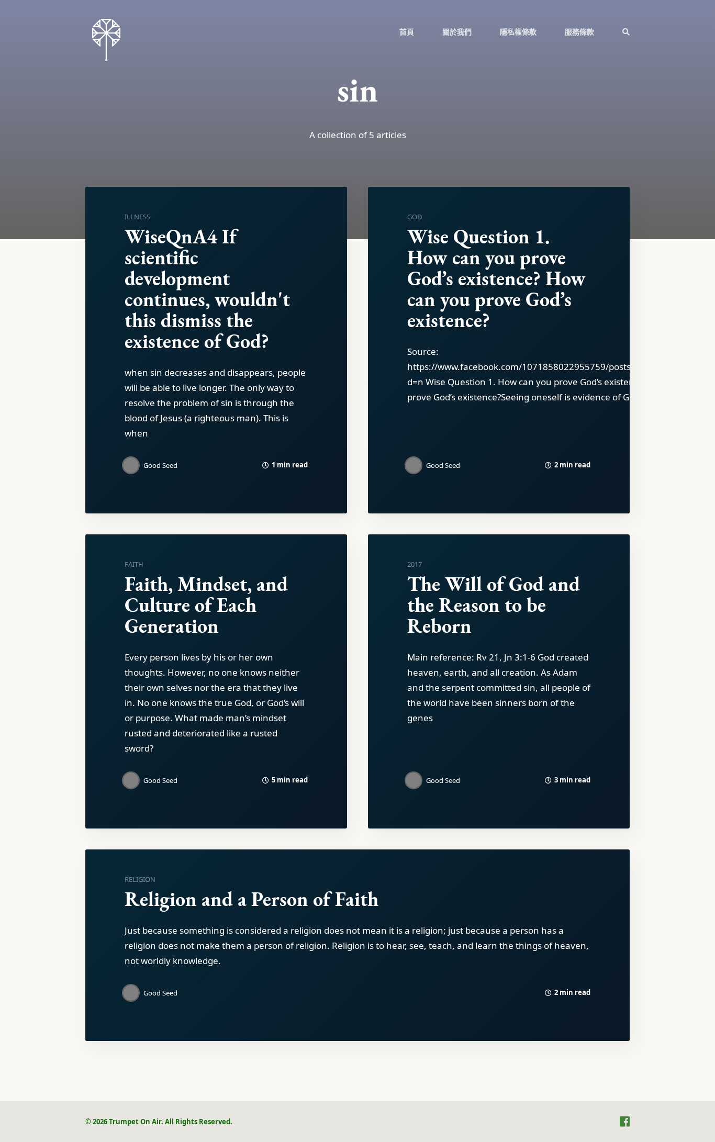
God (414, 216)
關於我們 (457, 32)
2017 (414, 564)
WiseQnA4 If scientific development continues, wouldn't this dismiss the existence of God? (207, 288)
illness (137, 216)
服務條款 (579, 32)
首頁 (406, 32)
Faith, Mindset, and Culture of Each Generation (206, 605)
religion (140, 879)
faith (134, 564)
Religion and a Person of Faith (251, 899)
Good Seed (160, 465)
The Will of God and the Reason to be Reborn (493, 605)
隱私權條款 (518, 32)
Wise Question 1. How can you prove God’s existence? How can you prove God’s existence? (496, 278)
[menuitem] (406, 31)
